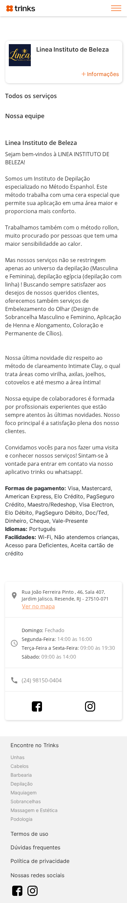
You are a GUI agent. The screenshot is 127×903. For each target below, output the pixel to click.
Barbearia (21, 775)
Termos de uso (29, 833)
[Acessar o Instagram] (90, 706)
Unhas (17, 757)
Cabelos (19, 766)
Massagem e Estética (34, 810)
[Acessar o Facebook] (37, 706)
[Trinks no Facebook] (17, 890)
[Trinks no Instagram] (32, 890)
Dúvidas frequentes (35, 847)
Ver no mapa (38, 606)
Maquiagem (23, 792)
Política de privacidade (39, 861)
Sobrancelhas (25, 801)
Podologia (21, 819)
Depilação (21, 784)
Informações (103, 74)
